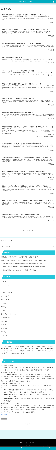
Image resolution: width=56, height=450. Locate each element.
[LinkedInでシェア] (28, 390)
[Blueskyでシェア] (34, 382)
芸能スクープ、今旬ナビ (25, 1)
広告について (4, 414)
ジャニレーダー (46, 445)
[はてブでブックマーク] (22, 386)
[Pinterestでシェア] (15, 390)
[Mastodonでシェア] (22, 382)
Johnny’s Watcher (10, 445)
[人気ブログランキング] (4, 419)
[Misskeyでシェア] (47, 382)
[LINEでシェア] (47, 386)
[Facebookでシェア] (9, 386)
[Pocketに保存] (34, 386)
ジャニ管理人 (28, 445)
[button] (53, 246)
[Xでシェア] (9, 382)
